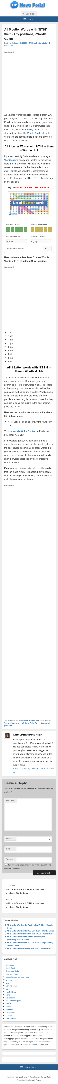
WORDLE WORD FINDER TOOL (33, 187)
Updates (32, 720)
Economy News (12, 974)
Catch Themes (36, 1080)
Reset (47, 248)
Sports (8, 1006)
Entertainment (11, 979)
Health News (11, 991)
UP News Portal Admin (38, 43)
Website (9, 859)
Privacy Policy (46, 1077)
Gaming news (11, 985)
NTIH (35, 178)
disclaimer (33, 1044)
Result (8, 1003)
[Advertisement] (29, 83)
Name (8, 838)
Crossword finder (12, 971)
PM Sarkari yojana (13, 1000)
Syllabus (9, 1009)
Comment (10, 800)
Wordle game (11, 160)
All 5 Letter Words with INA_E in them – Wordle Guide (30, 930)
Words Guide (11, 1018)
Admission (10, 965)
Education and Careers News (17, 977)
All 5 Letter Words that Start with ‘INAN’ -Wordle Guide (30, 933)
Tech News (10, 1012)
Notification (10, 997)
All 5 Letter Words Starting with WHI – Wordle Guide (30, 948)
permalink (8, 725)
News (8, 994)
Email (8, 848)
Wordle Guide (34, 133)
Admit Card (10, 968)
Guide (25, 720)
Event (8, 982)
